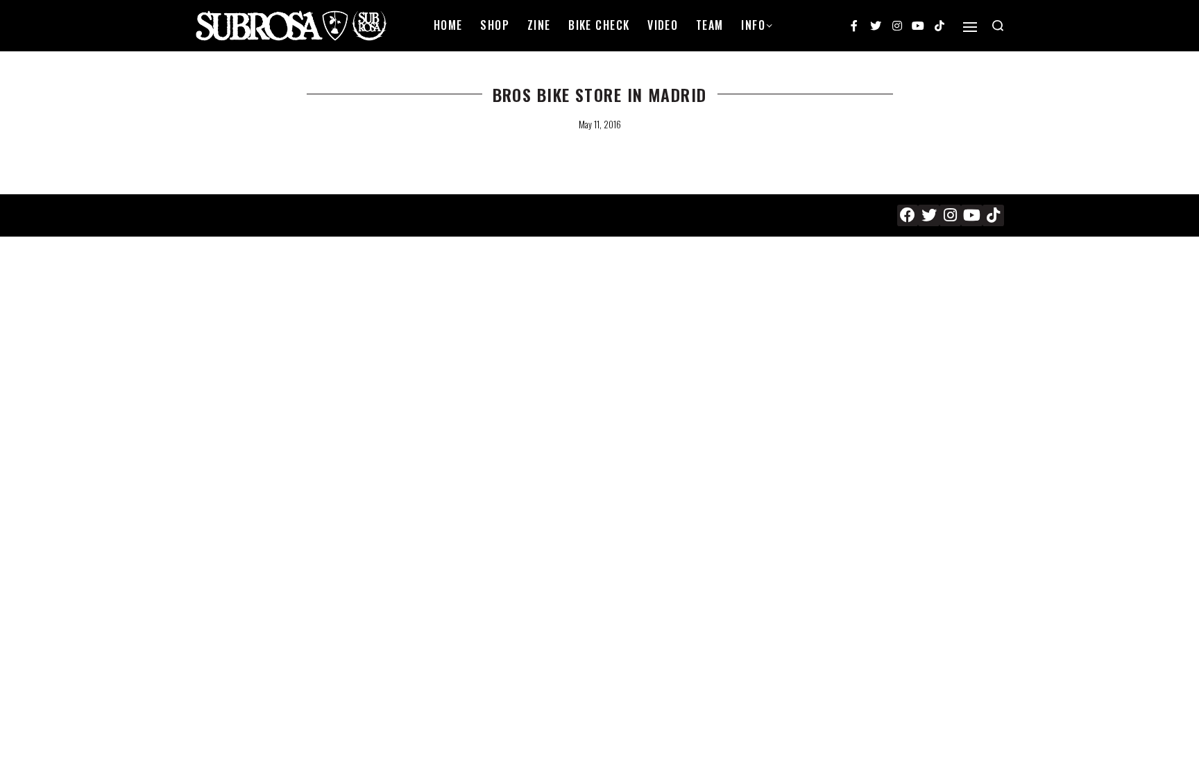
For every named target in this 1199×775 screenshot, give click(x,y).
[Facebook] (908, 215)
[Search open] (998, 25)
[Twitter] (876, 26)
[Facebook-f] (855, 26)
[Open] (970, 27)
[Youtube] (918, 26)
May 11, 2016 (600, 124)
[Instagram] (897, 26)
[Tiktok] (939, 26)
